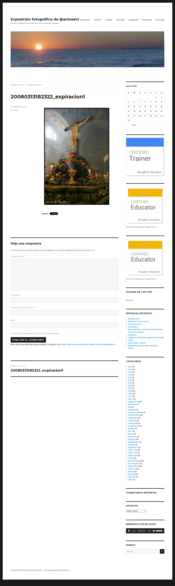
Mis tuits (129, 300)
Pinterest (147, 20)
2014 (130, 383)
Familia (131, 429)
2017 (130, 388)
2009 (130, 369)
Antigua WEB (133, 402)
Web (13, 320)
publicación (133, 455)
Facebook (85, 20)
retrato (131, 458)
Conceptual (133, 423)
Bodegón (132, 410)
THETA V (132, 469)
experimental (134, 426)
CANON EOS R (133, 415)
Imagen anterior (17, 85)
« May (133, 125)
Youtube (159, 20)
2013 (130, 380)
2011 (130, 375)
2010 (130, 372)
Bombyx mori (134, 319)
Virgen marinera (135, 324)
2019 (130, 394)
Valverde (131, 477)
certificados (133, 418)
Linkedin (120, 20)
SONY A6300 (133, 466)
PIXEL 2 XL (132, 450)
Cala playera (133, 327)
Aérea (130, 399)
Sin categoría (133, 463)
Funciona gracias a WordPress (57, 570)
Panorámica (133, 447)
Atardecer (132, 404)
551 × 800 (14, 110)
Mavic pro (132, 437)
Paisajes (131, 445)
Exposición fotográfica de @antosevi (45, 19)
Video (130, 480)
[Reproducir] (129, 531)
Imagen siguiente (34, 85)
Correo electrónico (23, 308)
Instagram (133, 20)
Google (108, 20)
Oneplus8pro (133, 442)
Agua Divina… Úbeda (136, 343)
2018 (130, 391)
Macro (130, 434)
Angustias (132, 335)
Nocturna (132, 439)
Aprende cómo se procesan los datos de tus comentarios (86, 344)
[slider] (159, 530)
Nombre (16, 295)
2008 (130, 367)
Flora (130, 431)
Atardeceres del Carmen (138, 321)
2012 (130, 377)
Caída (130, 340)
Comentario (18, 256)
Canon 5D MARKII (135, 412)
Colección (132, 420)
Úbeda (130, 472)
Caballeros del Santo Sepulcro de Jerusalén (146, 338)
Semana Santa (134, 461)
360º (130, 396)
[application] (145, 530)
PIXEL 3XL (132, 453)
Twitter (97, 20)
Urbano (131, 474)
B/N (129, 407)
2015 (130, 386)
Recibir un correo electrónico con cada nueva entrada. (36, 333)
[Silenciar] (154, 531)
